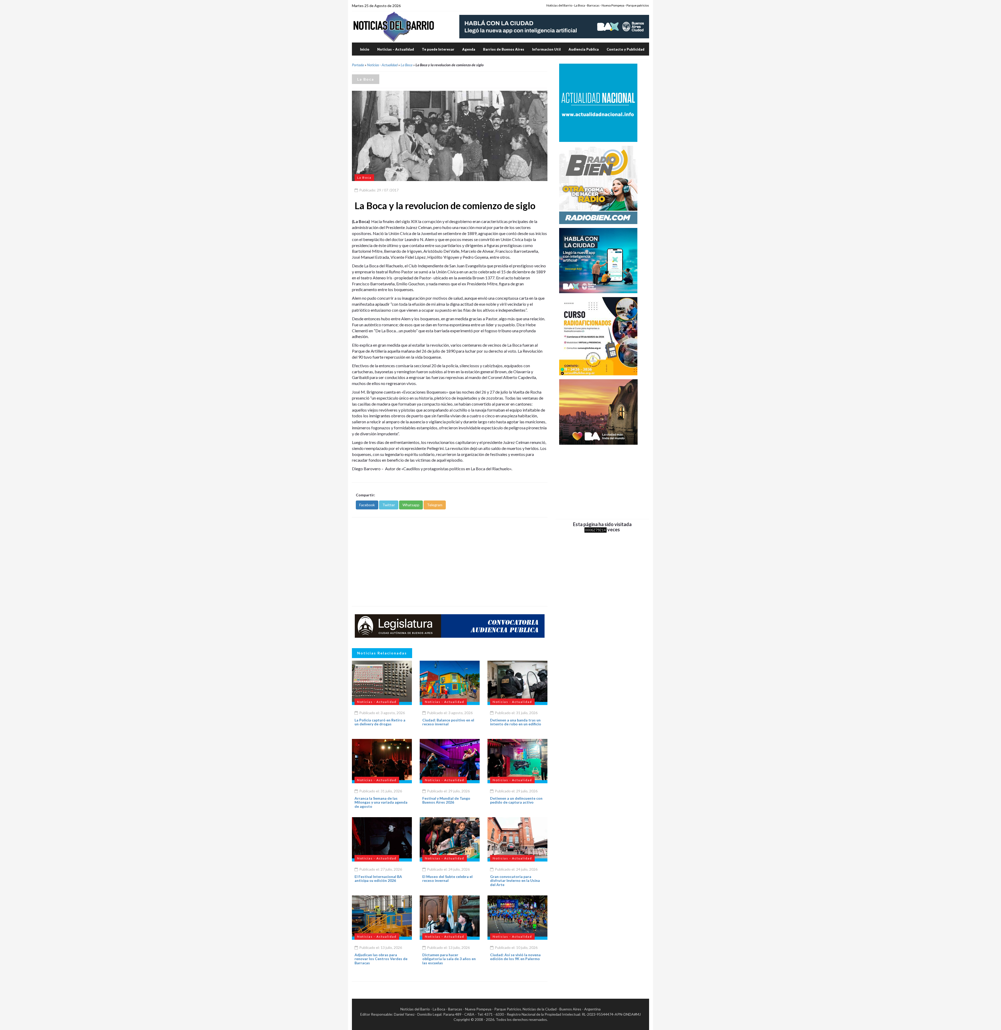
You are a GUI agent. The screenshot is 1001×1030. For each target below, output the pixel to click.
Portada (358, 65)
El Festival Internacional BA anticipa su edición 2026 (378, 878)
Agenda (468, 49)
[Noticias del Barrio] (393, 26)
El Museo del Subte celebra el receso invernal (447, 878)
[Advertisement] (449, 561)
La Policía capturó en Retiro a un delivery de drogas (380, 722)
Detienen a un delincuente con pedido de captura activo (516, 800)
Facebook (367, 505)
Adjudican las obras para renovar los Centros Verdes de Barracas (381, 959)
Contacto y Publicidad (625, 49)
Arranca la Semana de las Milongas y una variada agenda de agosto (381, 802)
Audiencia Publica (584, 49)
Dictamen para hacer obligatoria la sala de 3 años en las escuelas (449, 959)
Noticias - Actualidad (382, 65)
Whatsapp (410, 505)
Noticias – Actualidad (395, 49)
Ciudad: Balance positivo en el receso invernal (448, 722)
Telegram (434, 505)
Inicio (364, 49)
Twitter (388, 505)
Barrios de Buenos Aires (503, 49)
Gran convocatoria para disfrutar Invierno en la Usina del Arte (515, 880)
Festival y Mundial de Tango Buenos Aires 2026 (446, 800)
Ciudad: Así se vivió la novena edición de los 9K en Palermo (515, 957)
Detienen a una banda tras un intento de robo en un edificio (515, 722)
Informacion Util (546, 49)
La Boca (406, 65)
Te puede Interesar (438, 49)
